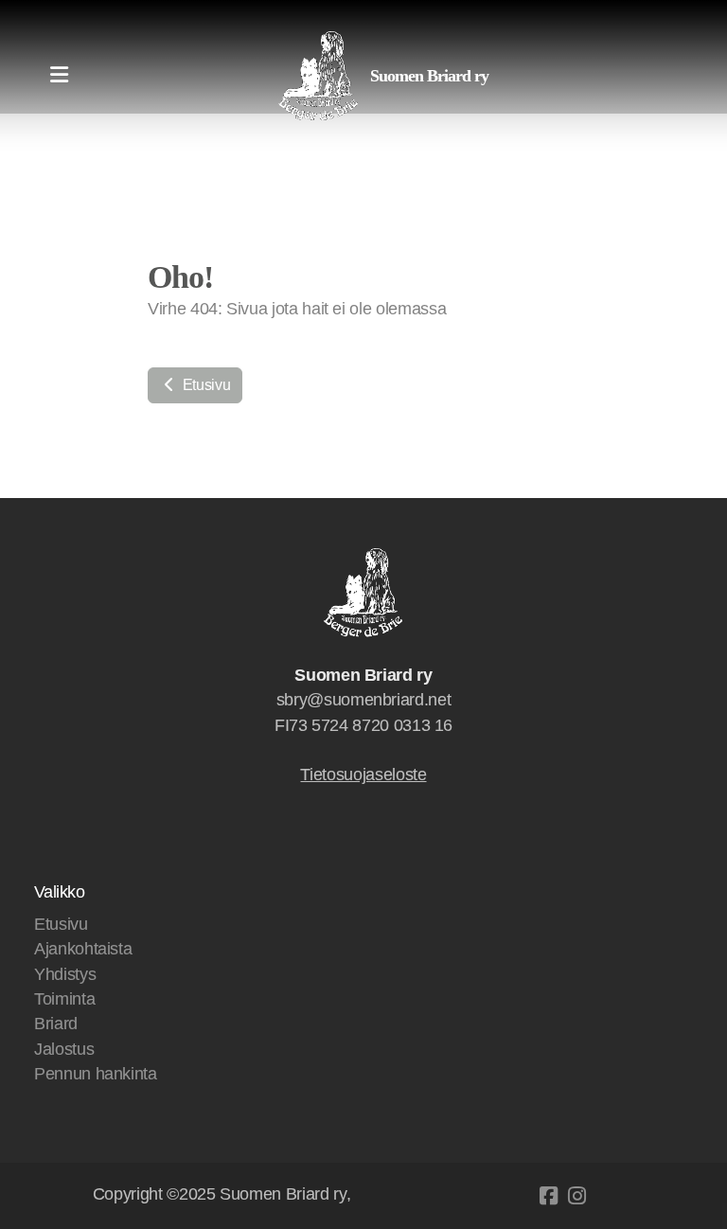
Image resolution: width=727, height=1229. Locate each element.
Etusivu (204, 385)
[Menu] (59, 75)
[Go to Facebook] (548, 1196)
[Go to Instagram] (576, 1196)
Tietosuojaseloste (363, 774)
